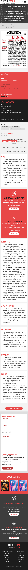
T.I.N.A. (2, 25)
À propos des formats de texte (9, 454)
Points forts (10, 147)
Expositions (7, 557)
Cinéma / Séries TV (7, 555)
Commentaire (6, 436)
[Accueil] (8, 2)
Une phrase (16, 151)
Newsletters (20, 559)
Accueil (2, 24)
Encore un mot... (7, 151)
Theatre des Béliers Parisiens (18, 129)
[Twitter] (17, 547)
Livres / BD (7, 553)
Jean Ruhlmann (9, 133)
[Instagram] (19, 547)
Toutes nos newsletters (14, 205)
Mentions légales (19, 566)
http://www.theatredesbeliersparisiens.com (11, 112)
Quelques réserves (21, 147)
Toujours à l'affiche (8, 141)
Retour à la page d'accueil (14, 408)
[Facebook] (15, 547)
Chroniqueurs (21, 555)
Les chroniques (21, 557)
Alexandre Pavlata (15, 126)
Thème (3, 147)
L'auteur (23, 151)
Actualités (21, 553)
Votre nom (5, 418)
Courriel (5, 425)
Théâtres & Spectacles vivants (12, 24)
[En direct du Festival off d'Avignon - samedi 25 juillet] (14, 485)
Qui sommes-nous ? (21, 551)
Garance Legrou (5, 126)
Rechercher (7, 561)
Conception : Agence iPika (14, 568)
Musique (7, 559)
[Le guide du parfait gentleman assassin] (5, 485)
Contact (21, 561)
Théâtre (22, 24)
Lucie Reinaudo (5, 129)
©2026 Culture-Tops (10, 566)
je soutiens (14, 233)
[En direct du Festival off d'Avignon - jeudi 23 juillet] (23, 485)
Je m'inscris (14, 209)
